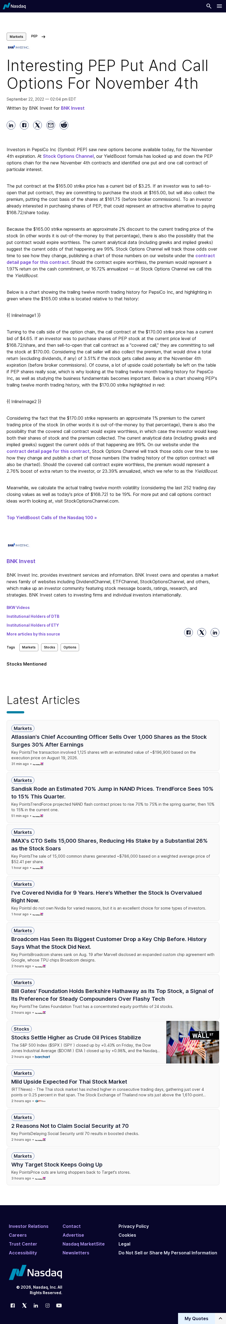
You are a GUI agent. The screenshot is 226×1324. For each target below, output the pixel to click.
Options (69, 647)
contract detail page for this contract (48, 451)
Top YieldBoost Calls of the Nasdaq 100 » (52, 517)
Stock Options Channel (68, 156)
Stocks (49, 647)
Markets (16, 37)
